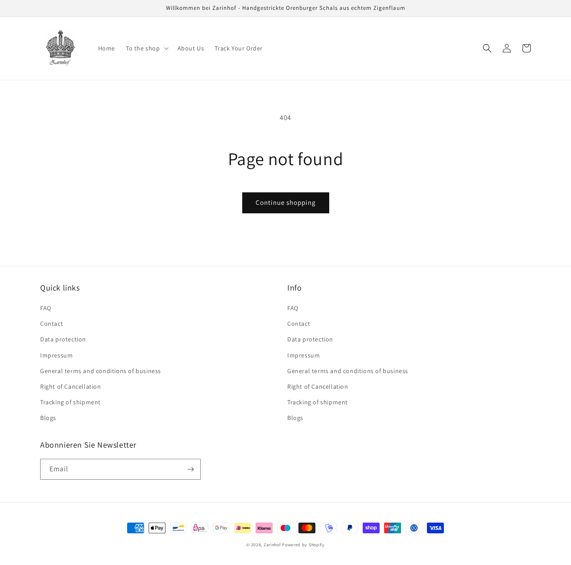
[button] (146, 48)
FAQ (45, 308)
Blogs (48, 418)
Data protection (63, 339)
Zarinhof (272, 545)
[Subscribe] (190, 469)
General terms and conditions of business (100, 371)
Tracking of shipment (70, 402)
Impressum (56, 355)
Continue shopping (286, 202)
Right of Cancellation (70, 386)
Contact (51, 324)
